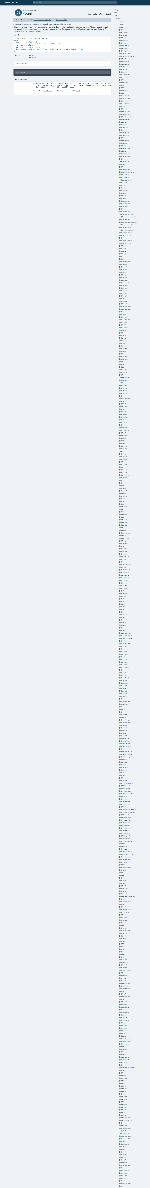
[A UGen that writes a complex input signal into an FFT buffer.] (119, 870)
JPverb (124, 543)
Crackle (124, 246)
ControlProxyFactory (129, 222)
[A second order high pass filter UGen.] (119, 480)
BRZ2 (123, 88)
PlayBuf (124, 920)
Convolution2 (126, 238)
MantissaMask (126, 701)
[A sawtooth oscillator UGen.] (119, 596)
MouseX (124, 725)
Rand (123, 957)
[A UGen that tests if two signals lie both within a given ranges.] (119, 525)
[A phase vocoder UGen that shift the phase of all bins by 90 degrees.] (119, 857)
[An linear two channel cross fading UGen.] (119, 667)
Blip (123, 106)
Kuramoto (125, 562)
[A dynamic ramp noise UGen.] (119, 575)
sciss (27, 10)
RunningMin (126, 986)
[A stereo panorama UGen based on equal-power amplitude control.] (119, 875)
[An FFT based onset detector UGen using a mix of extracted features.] (119, 812)
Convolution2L (127, 240)
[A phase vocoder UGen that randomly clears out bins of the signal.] (119, 860)
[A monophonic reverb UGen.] (119, 428)
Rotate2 (124, 981)
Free (123, 419)
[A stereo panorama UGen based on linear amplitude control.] (119, 662)
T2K (123, 1083)
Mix (123, 712)
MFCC (123, 699)
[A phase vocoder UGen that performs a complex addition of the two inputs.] (119, 781)
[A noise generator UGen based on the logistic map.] (119, 691)
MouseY (124, 728)
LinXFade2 (125, 667)
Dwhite (124, 370)
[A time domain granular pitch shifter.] (119, 918)
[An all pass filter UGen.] (119, 59)
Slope (124, 1036)
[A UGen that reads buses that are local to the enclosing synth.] (119, 683)
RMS (123, 949)
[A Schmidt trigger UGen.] (119, 1002)
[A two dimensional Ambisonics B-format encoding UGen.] (119, 886)
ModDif (124, 714)
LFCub (124, 567)
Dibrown (124, 317)
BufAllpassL (126, 114)
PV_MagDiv (125, 825)
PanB (123, 883)
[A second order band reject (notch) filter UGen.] (119, 85)
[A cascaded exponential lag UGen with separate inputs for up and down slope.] (119, 615)
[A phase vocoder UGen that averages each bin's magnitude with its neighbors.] (119, 839)
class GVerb (105, 14)
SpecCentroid (126, 1039)
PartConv (125, 888)
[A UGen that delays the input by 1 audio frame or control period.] (119, 291)
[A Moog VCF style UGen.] (119, 717)
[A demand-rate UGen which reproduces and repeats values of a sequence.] (119, 346)
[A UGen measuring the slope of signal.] (119, 1036)
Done (123, 333)
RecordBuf (125, 965)
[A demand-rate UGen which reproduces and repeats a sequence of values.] (119, 343)
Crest (124, 248)
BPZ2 (123, 80)
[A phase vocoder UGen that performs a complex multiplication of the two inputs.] (119, 849)
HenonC (124, 491)
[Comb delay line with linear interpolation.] (119, 196)
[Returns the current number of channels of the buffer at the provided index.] (119, 119)
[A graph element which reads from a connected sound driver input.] (119, 907)
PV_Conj (124, 796)
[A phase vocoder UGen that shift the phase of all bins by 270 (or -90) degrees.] (119, 854)
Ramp (123, 954)
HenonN (124, 496)
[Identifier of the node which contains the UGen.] (119, 736)
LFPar (124, 591)
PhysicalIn (126, 907)
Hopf (123, 501)
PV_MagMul (125, 830)
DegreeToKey (126, 283)
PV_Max (124, 844)
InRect (124, 525)
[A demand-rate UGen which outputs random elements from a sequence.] (119, 338)
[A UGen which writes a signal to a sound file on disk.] (119, 325)
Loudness (125, 696)
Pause (124, 891)
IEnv (123, 504)
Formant (124, 414)
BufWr (124, 159)
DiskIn (124, 322)
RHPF (123, 944)
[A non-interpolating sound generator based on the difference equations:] (119, 388)
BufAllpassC (126, 111)
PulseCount (126, 930)
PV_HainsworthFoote (129, 809)
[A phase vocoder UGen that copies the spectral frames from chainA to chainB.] (119, 799)
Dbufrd (124, 267)
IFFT (123, 509)
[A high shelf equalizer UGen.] (119, 69)
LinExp (124, 657)
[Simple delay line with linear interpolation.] (119, 299)
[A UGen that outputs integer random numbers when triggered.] (119, 1099)
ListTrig (125, 675)
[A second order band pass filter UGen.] (119, 77)
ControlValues (127, 232)
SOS (123, 991)
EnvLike (124, 383)
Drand (124, 338)
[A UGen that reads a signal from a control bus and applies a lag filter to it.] (119, 623)
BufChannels (126, 119)
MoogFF (124, 717)
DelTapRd (125, 285)
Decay (124, 275)
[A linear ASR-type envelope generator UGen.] (119, 673)
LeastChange (126, 643)
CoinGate (125, 190)
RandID (124, 959)
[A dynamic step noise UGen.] (119, 572)
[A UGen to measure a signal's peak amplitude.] (119, 899)
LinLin (124, 659)
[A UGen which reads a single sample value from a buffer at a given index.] (119, 412)
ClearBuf (125, 183)
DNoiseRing (126, 261)
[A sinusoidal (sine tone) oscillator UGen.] (119, 1028)
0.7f (98, 85)
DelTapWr (125, 288)
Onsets (124, 770)
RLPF (123, 946)
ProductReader (39, 20)
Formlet (124, 417)
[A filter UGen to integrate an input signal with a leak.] (119, 541)
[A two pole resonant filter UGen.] (119, 975)
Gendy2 (124, 456)
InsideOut (125, 538)
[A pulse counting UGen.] (119, 1062)
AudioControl (126, 53)
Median (124, 707)
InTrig (124, 528)
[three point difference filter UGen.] (119, 486)
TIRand (124, 1099)
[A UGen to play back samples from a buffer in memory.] (119, 920)
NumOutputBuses (127, 754)
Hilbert (124, 499)
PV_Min (124, 846)
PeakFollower (126, 901)
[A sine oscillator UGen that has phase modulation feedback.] (119, 1031)
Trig (123, 1112)
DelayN (124, 301)
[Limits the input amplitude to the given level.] (119, 646)
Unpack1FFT (126, 1139)
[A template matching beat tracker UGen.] (119, 98)
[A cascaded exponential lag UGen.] (119, 612)
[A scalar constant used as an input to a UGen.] (121, 206)
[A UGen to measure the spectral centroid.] (119, 1039)
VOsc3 (124, 1152)
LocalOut (125, 686)
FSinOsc (124, 404)
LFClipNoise (126, 564)
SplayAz (124, 1049)
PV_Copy (124, 799)
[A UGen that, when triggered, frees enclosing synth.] (119, 422)
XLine (124, 1178)
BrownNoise (126, 109)
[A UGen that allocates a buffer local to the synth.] (119, 681)
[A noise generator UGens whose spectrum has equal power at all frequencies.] (119, 1165)
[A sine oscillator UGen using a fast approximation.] (119, 404)
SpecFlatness (126, 1041)
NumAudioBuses (127, 741)
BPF (123, 77)
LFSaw (124, 596)
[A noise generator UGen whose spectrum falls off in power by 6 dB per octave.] (119, 109)
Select (124, 1010)
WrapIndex (125, 1170)
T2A (123, 1081)
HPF (123, 480)
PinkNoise (125, 912)
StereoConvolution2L (129, 1065)
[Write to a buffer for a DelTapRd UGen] (119, 288)
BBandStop (125, 64)
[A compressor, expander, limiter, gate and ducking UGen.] (119, 201)
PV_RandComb (126, 859)
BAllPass (125, 59)
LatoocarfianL (127, 635)
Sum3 (123, 1070)
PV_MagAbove (126, 817)
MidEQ (124, 709)
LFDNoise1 (125, 575)
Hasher (124, 488)
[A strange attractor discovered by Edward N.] (119, 694)
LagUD (124, 625)
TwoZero (124, 1125)
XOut (123, 1181)
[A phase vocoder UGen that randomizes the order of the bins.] (119, 783)
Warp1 (124, 1160)
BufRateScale (126, 148)
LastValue (125, 628)
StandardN (125, 1060)
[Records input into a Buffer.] (119, 965)
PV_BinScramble (127, 783)
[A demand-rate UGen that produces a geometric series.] (119, 314)
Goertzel (125, 462)
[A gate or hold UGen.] (119, 443)
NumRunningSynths (128, 757)
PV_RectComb (126, 865)
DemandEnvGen (126, 306)
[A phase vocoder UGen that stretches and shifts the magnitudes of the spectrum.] (119, 836)
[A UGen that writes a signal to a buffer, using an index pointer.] (119, 159)
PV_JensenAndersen (128, 812)
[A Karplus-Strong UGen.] (119, 923)
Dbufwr (124, 269)
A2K (123, 27)
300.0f (64, 87)
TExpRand (125, 1094)
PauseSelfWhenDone (128, 896)
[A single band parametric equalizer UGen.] (119, 709)
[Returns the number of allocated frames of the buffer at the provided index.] (119, 141)
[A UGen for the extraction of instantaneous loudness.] (119, 696)
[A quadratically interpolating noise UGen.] (119, 588)
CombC (124, 193)
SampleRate (126, 996)
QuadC (124, 936)
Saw (123, 999)
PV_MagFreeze (126, 828)
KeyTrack (125, 551)
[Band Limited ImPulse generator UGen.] (119, 106)
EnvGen (124, 380)
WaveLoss (125, 1162)
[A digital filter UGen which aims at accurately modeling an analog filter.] (119, 259)
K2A (123, 546)
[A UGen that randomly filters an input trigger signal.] (119, 191)
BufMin (124, 146)
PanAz (124, 880)
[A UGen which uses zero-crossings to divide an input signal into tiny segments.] (119, 1163)
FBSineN (124, 393)
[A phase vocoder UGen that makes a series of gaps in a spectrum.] (119, 865)
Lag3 (123, 617)
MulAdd (124, 730)
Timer (124, 1107)
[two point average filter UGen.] (119, 604)
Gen (123, 451)
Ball (123, 93)
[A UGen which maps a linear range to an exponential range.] (119, 657)
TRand (124, 1102)
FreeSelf (125, 422)
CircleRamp (126, 177)
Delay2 (124, 293)
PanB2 (124, 886)
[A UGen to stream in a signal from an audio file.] (119, 322)
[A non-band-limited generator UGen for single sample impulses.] (119, 515)
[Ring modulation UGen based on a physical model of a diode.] (119, 320)
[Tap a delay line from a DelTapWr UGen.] (119, 285)
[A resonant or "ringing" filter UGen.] (119, 978)
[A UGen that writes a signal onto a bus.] (119, 778)
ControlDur (126, 211)
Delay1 (124, 290)
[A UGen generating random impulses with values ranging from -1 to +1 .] (119, 364)
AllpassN (125, 38)
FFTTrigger (126, 398)
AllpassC (125, 32)
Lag (123, 609)
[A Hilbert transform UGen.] (119, 499)
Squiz (124, 1054)
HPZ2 (123, 485)
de (24, 10)
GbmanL (124, 446)
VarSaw (124, 1154)
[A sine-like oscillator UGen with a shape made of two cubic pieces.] (119, 567)
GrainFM (124, 467)
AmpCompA (125, 43)
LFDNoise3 (125, 578)
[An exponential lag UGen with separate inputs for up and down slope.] (119, 625)
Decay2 (124, 277)
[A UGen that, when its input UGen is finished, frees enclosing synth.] (119, 425)
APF (123, 30)
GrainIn (124, 470)
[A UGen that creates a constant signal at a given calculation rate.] (119, 256)
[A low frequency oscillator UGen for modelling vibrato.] (119, 1157)
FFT (123, 396)
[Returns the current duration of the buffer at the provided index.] (119, 138)
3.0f (79, 83)
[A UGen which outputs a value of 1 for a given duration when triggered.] (119, 1115)
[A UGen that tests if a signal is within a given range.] (119, 522)
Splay (124, 1046)
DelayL (124, 298)
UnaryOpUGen (126, 1136)
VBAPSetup (125, 1144)
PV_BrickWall (126, 791)
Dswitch (124, 356)
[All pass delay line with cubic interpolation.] (119, 33)
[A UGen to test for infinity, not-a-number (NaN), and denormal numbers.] (119, 175)
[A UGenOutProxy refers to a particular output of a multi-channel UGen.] (121, 1131)
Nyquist (124, 759)
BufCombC (125, 122)
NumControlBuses (128, 749)
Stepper (124, 1062)
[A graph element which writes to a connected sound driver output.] (119, 910)
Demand (124, 304)
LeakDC (124, 641)
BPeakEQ (124, 82)
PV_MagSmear (126, 838)
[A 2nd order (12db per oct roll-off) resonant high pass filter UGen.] (119, 67)
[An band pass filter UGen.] (119, 61)
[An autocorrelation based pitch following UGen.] (119, 915)
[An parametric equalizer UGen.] (119, 83)
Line (123, 670)
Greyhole (125, 477)
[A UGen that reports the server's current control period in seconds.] (119, 212)
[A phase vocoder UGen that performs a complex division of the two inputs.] (119, 807)
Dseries (124, 348)
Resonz (124, 975)
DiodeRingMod (126, 319)
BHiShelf (125, 69)
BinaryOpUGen (126, 103)
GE (43, 83)
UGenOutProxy (126, 1131)
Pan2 (123, 875)
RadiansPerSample (128, 952)
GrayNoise (125, 475)
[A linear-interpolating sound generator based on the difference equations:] (119, 1057)
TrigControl (126, 1117)
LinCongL (125, 651)
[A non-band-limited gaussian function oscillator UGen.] (119, 580)
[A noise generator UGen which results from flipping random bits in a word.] (119, 475)
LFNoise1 (125, 585)
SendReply (125, 1012)
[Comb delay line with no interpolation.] (119, 199)
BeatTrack (125, 96)
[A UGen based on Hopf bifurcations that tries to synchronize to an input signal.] (119, 501)
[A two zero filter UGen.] (119, 1126)
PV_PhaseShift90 (128, 857)
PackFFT (124, 870)
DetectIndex (126, 309)
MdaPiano (125, 704)
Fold (123, 409)
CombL (124, 196)
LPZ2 (123, 607)
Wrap (123, 1168)
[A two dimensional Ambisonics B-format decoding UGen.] (119, 280)
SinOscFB (125, 1031)
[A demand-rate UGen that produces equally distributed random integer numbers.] (119, 328)
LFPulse (124, 593)
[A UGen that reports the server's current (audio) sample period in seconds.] (119, 994)
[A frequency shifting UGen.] (119, 433)
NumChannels (126, 746)
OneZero (124, 767)
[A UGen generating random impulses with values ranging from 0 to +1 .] (119, 362)
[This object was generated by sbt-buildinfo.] (121, 162)
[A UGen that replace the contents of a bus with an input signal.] (119, 973)
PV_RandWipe (126, 862)
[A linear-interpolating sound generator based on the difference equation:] (119, 251)
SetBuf (124, 1017)
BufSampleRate (127, 154)
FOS (123, 401)
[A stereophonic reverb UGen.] (119, 430)
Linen (124, 672)
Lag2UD (124, 614)
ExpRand (124, 385)
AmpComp (124, 40)
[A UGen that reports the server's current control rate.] (119, 227)
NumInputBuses (127, 751)
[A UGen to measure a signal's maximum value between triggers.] (119, 983)
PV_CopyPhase (126, 801)
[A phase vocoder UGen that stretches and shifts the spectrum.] (119, 786)
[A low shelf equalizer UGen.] (119, 75)
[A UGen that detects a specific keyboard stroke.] (119, 549)
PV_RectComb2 (126, 867)
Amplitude (125, 45)
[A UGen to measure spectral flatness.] (119, 1041)
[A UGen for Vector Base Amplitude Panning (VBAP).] (119, 1141)
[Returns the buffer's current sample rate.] (119, 154)
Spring (124, 1052)
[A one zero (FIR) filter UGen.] (119, 767)
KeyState (125, 549)
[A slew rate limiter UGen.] (119, 1033)
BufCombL (125, 125)
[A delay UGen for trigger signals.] (119, 1089)
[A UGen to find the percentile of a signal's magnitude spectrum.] (119, 1044)
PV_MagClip (126, 823)
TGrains (124, 1096)
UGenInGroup (126, 1128)
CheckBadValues (127, 175)
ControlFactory (127, 214)
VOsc (123, 1149)
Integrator (126, 541)
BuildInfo (125, 161)
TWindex (124, 1104)
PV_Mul (124, 849)
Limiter (124, 646)
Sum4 (123, 1073)
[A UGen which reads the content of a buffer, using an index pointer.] (119, 151)
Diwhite (124, 327)
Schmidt (124, 1002)
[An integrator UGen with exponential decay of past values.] (119, 275)
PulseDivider (126, 933)
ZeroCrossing (126, 1183)
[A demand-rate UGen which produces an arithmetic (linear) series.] (119, 349)
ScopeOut (125, 1004)
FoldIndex (125, 412)
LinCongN (125, 654)
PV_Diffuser (126, 804)
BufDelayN (125, 135)
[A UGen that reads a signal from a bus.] (119, 517)
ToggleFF (125, 1110)
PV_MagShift (126, 836)
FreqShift (125, 433)
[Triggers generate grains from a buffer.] (119, 1097)
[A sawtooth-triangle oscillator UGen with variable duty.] (119, 1155)
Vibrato (124, 1157)
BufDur (124, 138)
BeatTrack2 (126, 98)
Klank (124, 559)
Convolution (126, 235)
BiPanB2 (124, 101)
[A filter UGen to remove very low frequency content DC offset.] (119, 641)
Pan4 (123, 878)
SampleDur (125, 994)
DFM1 (123, 259)
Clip (123, 185)
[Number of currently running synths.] (119, 757)
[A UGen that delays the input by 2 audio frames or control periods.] (119, 293)
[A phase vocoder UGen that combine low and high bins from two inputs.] (119, 788)
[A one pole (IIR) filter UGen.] (119, 765)
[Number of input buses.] (119, 752)
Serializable (61, 20)
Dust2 (124, 364)
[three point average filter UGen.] (119, 607)
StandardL (125, 1057)
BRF (123, 85)
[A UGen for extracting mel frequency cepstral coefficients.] (119, 699)
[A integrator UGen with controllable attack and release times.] (119, 277)
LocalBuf (125, 680)
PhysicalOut (126, 909)
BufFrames (125, 140)
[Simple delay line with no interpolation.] (119, 301)
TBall (124, 1086)
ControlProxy (126, 219)
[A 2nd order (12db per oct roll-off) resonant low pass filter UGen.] (119, 72)
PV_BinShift (126, 786)
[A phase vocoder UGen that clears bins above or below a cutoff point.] (119, 791)
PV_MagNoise (126, 833)
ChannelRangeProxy (128, 172)
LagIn (124, 622)
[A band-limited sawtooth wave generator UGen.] (119, 999)
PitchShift (126, 917)
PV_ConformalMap (128, 794)
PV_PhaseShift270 (128, 854)
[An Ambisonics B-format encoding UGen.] (119, 883)
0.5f (97, 83)
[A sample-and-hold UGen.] (119, 630)
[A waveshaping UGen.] (119, 1023)
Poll (123, 925)
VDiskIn (124, 1146)
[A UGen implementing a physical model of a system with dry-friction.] (119, 436)
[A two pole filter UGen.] (119, 1123)
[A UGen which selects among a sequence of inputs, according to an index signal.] (119, 1010)
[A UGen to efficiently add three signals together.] (119, 1070)
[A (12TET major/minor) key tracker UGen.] (119, 551)
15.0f (57, 85)
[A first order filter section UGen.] (119, 401)
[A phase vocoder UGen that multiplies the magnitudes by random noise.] (119, 833)
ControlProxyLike (128, 225)
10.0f (61, 83)
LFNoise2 (125, 588)
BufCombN (125, 127)
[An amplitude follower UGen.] (119, 46)
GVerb (124, 441)
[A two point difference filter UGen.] (119, 483)
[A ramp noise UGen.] (119, 586)
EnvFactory (126, 377)
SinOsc (124, 1028)
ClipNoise (125, 188)
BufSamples (126, 156)
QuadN (124, 941)
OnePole (124, 765)
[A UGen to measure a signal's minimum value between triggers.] (119, 986)
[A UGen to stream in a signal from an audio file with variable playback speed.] (119, 1147)
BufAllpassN (126, 117)
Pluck (124, 923)
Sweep (124, 1075)
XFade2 (124, 1175)
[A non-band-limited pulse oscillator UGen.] (119, 594)
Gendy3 (124, 459)
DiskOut (124, 325)
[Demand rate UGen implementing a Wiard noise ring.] (119, 262)
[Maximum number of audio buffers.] (119, 744)
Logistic (125, 691)
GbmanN (124, 448)
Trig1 (124, 1115)
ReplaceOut (126, 973)
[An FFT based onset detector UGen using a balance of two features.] (119, 810)
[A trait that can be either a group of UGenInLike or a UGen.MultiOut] (121, 1128)
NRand (124, 733)
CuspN (124, 254)
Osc (123, 772)
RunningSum (126, 988)
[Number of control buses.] (119, 749)
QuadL (124, 938)
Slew (123, 1033)
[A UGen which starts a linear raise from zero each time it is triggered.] (119, 1076)
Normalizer (126, 738)
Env (123, 375)
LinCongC (125, 649)
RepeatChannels (127, 970)
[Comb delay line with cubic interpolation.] (119, 193)
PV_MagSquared (127, 841)
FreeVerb (125, 427)
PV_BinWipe (126, 788)
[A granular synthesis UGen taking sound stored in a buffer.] (119, 465)
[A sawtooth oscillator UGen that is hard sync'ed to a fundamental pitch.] (119, 1078)
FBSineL (124, 390)
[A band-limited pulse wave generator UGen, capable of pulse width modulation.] (119, 928)
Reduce (124, 967)
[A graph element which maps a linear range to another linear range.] (121, 659)
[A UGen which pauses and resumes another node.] (119, 891)
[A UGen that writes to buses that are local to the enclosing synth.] (119, 686)
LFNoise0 (125, 583)
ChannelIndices (127, 167)
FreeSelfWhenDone (128, 425)
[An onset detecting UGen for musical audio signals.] (119, 770)
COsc (123, 164)
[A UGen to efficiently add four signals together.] (119, 1073)
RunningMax (126, 983)
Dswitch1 (125, 359)
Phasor (124, 904)
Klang (124, 554)
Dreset (124, 341)
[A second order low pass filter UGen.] (119, 601)
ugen (34, 10)
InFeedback (126, 520)
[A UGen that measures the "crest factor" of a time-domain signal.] (119, 249)
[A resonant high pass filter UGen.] (119, 944)
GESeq (124, 438)
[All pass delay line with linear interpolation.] (119, 35)
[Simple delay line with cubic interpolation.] (119, 296)
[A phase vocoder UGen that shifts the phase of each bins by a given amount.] (119, 852)
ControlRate (126, 227)
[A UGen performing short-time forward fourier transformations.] (119, 396)
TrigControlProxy (128, 1120)
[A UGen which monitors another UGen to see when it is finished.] (119, 333)
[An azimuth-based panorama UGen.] (119, 881)
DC (123, 256)
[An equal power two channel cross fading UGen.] (119, 1176)
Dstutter (125, 354)
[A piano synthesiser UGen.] (119, 704)
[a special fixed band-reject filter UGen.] (119, 88)
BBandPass (125, 61)
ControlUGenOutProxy (129, 230)
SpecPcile (125, 1044)
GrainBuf (125, 464)
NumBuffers (126, 743)
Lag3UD (124, 620)
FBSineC (124, 388)
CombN (124, 198)
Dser (123, 346)
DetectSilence (127, 312)
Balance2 (125, 90)
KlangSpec (125, 556)
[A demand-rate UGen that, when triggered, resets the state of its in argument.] (119, 341)
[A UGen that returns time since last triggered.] (119, 1107)
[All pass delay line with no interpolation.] (119, 38)
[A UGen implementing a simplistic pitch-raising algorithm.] (119, 1054)
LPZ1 (123, 604)
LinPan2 (124, 662)
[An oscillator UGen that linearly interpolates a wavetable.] (119, 773)
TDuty (124, 1091)
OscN (123, 775)
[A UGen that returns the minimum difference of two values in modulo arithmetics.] (119, 715)
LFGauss (124, 580)
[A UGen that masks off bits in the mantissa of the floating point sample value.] (119, 702)
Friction (125, 435)
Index (124, 530)
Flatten (124, 406)
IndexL (124, 535)
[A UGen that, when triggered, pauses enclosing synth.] (119, 894)
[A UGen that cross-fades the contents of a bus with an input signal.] (119, 1181)
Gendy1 (124, 454)
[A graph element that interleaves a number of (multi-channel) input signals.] (121, 1186)
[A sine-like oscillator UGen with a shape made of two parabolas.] (119, 591)
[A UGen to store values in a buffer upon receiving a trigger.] (119, 688)
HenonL (124, 493)
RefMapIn (47, 91)
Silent (124, 1025)
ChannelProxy (126, 169)
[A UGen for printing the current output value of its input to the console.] (119, 925)
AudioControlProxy (128, 56)
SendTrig (125, 1015)
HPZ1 (123, 483)
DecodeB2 (125, 280)
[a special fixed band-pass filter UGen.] (119, 80)
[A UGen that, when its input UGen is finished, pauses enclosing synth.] (119, 896)
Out (123, 778)
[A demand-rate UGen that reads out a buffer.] (119, 267)
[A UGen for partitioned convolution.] (119, 889)
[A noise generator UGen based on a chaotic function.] (119, 246)
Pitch (124, 915)
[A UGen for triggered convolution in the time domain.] (119, 243)
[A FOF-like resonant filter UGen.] (119, 417)
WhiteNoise (126, 1165)
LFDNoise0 (125, 572)
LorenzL (124, 693)
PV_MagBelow (126, 820)
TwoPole (124, 1123)
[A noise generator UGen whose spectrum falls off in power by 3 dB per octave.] (119, 912)
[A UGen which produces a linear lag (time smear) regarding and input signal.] (119, 954)
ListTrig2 (125, 678)
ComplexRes (126, 203)
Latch (124, 630)
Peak (123, 899)
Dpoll (124, 335)
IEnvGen (124, 506)
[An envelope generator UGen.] (119, 380)
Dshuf (124, 351)
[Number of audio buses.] (119, 741)
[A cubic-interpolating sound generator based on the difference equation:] (119, 491)
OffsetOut (125, 762)
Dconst (124, 272)
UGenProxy (125, 1133)
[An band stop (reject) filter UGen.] (119, 64)
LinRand (124, 664)
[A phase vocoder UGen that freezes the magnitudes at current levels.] (119, 828)
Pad (123, 873)
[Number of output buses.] (119, 754)
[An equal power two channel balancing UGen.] (119, 90)
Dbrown (124, 264)
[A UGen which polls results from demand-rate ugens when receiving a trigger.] (119, 304)
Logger (124, 688)
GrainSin (125, 472)
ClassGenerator (127, 180)
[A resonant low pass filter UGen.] (119, 947)
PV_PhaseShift (127, 852)
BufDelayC (125, 130)
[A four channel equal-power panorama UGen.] (119, 878)
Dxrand (124, 372)
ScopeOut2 (125, 1007)
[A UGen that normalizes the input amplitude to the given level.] (119, 738)
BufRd (124, 151)
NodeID (124, 736)
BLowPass (125, 72)
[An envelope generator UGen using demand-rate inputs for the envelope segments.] (119, 306)
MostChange (126, 720)
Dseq (123, 343)
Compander (125, 201)
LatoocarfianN (127, 638)
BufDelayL (125, 132)
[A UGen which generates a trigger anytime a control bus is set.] (119, 528)
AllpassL (125, 35)
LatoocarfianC (127, 633)
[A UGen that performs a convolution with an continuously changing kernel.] (119, 235)
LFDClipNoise (126, 570)
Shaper (124, 1023)
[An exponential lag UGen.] (119, 609)
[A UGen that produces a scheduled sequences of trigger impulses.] (119, 675)
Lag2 (123, 612)
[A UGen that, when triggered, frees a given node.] (119, 420)
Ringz (124, 978)
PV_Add (124, 780)
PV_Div (124, 807)
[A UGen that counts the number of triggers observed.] (119, 931)
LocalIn (124, 683)
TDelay (124, 1088)
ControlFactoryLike (129, 217)
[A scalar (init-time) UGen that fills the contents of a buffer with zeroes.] (119, 183)
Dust (123, 362)
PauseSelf (125, 894)
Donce (124, 330)
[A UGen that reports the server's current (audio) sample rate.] (119, 997)
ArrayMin (125, 51)
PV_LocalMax (126, 815)
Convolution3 (126, 243)
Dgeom (124, 314)
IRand (124, 512)
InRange (124, 522)
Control (124, 209)
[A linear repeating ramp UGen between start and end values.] (119, 904)
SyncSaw (124, 1078)
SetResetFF (126, 1020)
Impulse (124, 514)
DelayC (124, 296)
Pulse (124, 928)
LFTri (124, 599)
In (123, 517)
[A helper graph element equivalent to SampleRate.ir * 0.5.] (119, 759)
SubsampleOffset (128, 1067)
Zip (123, 1186)
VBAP (123, 1141)
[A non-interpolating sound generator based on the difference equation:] (119, 254)
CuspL (124, 251)
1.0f (76, 85)
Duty (123, 367)
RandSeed (125, 962)
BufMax (124, 143)
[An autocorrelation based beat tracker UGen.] (119, 96)
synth (31, 10)
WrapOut (124, 1173)
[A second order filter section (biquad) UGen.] (119, 991)
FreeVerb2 (125, 430)
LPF (123, 601)
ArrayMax (125, 48)
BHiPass (124, 67)
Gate (123, 443)
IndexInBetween (127, 533)
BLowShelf (125, 74)
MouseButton (126, 722)
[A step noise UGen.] (119, 583)
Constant (125, 206)
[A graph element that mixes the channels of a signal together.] (119, 712)
